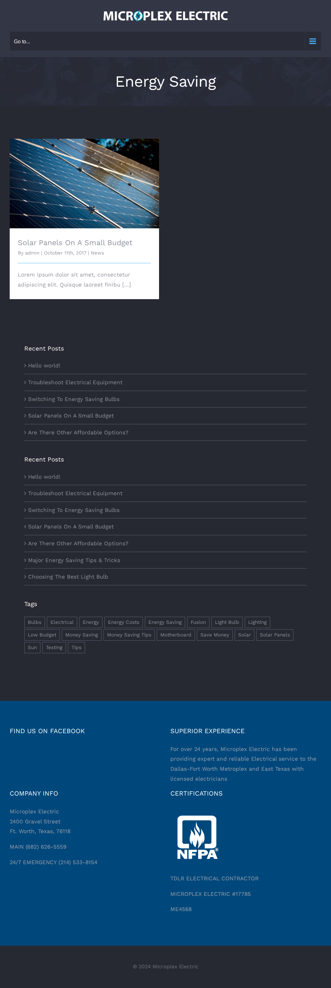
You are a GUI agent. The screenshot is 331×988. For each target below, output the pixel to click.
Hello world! (44, 365)
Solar (244, 635)
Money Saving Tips (129, 635)
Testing (54, 647)
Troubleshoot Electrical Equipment (75, 382)
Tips (76, 647)
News (97, 253)
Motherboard (175, 635)
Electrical (62, 622)
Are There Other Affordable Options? (78, 432)
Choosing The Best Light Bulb (68, 576)
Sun (32, 647)
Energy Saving (165, 622)
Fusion (198, 622)
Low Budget (42, 635)
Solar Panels (275, 635)
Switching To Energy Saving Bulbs (74, 399)
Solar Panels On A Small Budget (84, 178)
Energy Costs (123, 622)
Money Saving (81, 635)
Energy (91, 622)
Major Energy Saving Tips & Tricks (74, 560)
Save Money (214, 635)
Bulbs (34, 622)
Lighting (257, 622)
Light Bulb (227, 622)
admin (32, 253)
